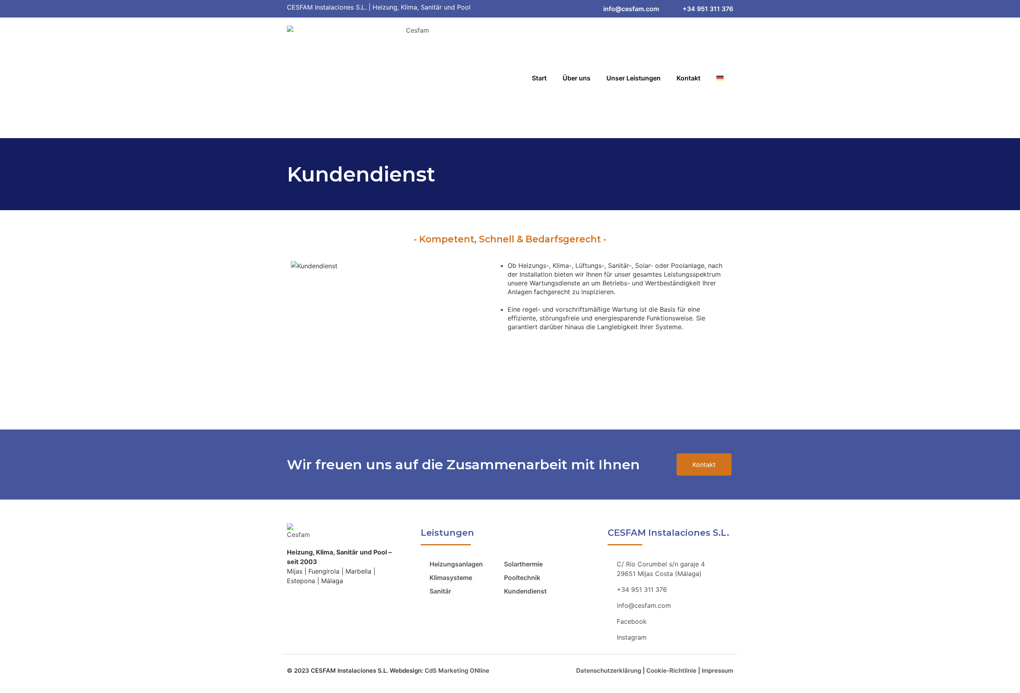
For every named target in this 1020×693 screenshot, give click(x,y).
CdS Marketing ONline (457, 670)
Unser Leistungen (633, 78)
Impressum (717, 670)
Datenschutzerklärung (608, 670)
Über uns (576, 78)
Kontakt (688, 78)
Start (539, 78)
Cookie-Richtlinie (671, 670)
